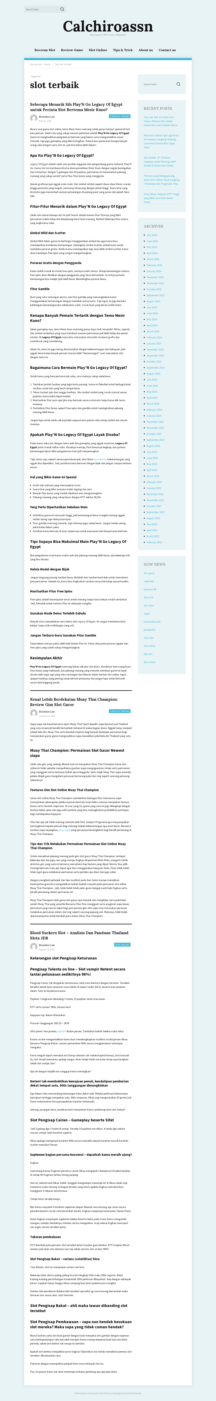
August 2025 (153, 301)
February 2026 (154, 265)
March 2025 (153, 331)
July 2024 (152, 379)
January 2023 (154, 488)
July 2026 (152, 235)
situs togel (64, 830)
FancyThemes (134, 1393)
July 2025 (152, 307)
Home (47, 64)
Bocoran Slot (45, 50)
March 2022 (153, 536)
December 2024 (155, 349)
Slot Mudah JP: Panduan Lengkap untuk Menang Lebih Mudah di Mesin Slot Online (160, 161)
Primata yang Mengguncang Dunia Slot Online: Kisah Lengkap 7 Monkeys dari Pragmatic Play (162, 179)
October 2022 (154, 506)
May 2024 (152, 391)
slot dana (149, 605)
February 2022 (154, 542)
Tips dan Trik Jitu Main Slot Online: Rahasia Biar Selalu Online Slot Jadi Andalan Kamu (160, 121)
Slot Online (98, 50)
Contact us (167, 50)
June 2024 (152, 385)
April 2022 (152, 530)
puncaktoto (100, 459)
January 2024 (154, 415)
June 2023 (152, 458)
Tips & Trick (123, 50)
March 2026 (153, 259)
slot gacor (149, 573)
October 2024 (154, 361)
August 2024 (153, 373)
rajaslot (62, 1031)
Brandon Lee (47, 116)
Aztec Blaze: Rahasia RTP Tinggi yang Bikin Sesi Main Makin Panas (161, 198)
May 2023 (152, 464)
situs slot (149, 637)
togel (147, 613)
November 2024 (155, 355)
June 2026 (152, 241)
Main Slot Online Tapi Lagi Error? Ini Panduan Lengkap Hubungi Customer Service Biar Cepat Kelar (161, 141)
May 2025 (152, 319)
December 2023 (155, 421)
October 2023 (154, 434)
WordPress (105, 1393)
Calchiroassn (108, 26)
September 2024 (156, 367)
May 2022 (152, 524)
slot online (149, 646)
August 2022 (153, 518)
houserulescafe (152, 621)
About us (146, 50)
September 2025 (156, 295)
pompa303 (149, 629)
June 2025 (152, 313)
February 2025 (154, 337)
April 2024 (152, 397)
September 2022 (156, 512)
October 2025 (154, 289)
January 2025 (154, 343)
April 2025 (152, 325)
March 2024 (153, 403)
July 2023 (152, 452)
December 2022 (155, 494)
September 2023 (156, 440)
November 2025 (155, 283)
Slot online (149, 662)
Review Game (72, 50)
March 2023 (153, 476)
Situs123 (148, 597)
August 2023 (153, 446)
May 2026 (152, 247)
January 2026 (154, 271)
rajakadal (149, 581)
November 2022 (155, 500)
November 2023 (155, 427)
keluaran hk (150, 589)
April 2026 (152, 253)
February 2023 (154, 482)
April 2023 (152, 470)
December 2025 (155, 277)
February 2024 (154, 409)
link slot (148, 654)
